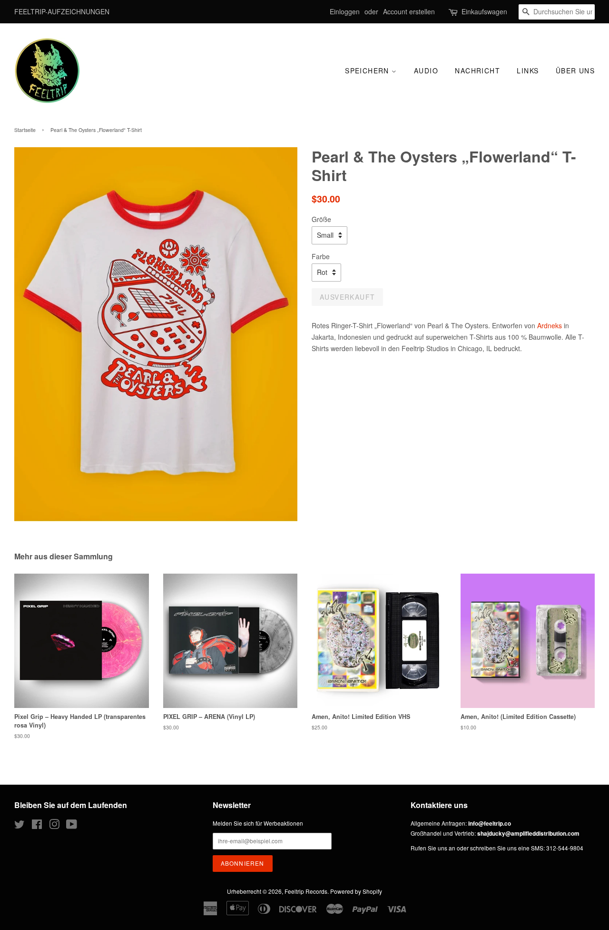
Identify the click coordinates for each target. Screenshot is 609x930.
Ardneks (549, 325)
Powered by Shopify (356, 891)
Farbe (321, 256)
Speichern (368, 70)
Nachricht (477, 70)
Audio (426, 70)
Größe (321, 219)
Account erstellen (409, 11)
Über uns (575, 70)
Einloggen (345, 11)
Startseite (25, 129)
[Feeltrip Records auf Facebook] (36, 826)
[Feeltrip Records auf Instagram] (54, 826)
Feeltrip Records (306, 891)
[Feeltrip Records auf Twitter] (19, 826)
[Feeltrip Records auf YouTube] (71, 826)
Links (528, 70)
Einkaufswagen (484, 11)
